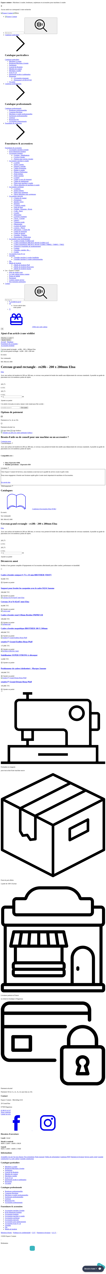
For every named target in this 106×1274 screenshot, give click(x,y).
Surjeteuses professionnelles (18, 116)
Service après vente (91, 1157)
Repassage (12, 76)
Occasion (12, 82)
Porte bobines (18, 174)
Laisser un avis (6, 1114)
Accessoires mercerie (16, 196)
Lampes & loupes (19, 226)
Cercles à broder (19, 157)
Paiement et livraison (77, 1157)
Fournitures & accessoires (13, 123)
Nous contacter (6, 1112)
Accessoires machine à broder (19, 150)
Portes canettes (18, 164)
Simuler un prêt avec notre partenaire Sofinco (17, 433)
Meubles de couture (15, 69)
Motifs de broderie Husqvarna (23, 267)
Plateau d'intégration (20, 172)
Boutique (10, 342)
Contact (7, 283)
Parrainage (12, 278)
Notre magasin (39, 1157)
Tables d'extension (19, 168)
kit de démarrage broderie (17, 151)
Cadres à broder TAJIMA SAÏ (23, 241)
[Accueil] (7, 13)
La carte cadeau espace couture (19, 274)
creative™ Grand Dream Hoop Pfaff (16, 682)
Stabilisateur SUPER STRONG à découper (19, 655)
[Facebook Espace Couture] (16, 1130)
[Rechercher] (41, 26)
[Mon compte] (10, 309)
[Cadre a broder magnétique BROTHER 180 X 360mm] (5, 624)
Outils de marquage (20, 231)
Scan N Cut (13, 72)
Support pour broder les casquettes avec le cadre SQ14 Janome (27, 588)
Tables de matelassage (21, 181)
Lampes (16, 248)
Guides (16, 252)
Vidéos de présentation (52, 1157)
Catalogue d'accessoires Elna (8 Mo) (44, 509)
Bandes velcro (18, 202)
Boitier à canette (19, 170)
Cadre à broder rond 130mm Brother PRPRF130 (22, 615)
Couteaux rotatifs (19, 205)
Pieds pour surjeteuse (20, 192)
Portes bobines (18, 190)
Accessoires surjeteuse (16, 187)
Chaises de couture (19, 198)
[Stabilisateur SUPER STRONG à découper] (10, 651)
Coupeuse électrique (15, 112)
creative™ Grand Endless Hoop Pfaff (16, 642)
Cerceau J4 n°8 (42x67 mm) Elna (15, 602)
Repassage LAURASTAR (22, 80)
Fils (10, 261)
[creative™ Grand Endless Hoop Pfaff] (14, 638)
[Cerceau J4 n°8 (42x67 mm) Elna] (12, 597)
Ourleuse (12, 118)
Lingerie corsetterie (20, 216)
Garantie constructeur (27, 1159)
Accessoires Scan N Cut (17, 254)
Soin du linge (18, 207)
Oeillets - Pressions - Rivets (22, 209)
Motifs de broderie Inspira (22, 269)
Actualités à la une (7, 1157)
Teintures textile (19, 222)
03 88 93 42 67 (6, 1110)
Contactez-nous (6, 441)
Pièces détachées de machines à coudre (26, 185)
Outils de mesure (19, 233)
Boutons (16, 203)
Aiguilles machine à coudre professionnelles (28, 259)
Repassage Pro (14, 119)
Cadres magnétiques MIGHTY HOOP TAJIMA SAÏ (31, 243)
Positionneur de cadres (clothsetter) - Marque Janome (23, 668)
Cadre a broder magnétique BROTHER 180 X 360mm (24, 628)
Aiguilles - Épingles (20, 235)
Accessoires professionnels (18, 121)
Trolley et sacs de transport (22, 179)
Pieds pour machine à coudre (23, 183)
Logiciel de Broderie (16, 67)
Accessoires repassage (21, 78)
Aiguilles (12, 256)
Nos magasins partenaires (17, 282)
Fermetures (17, 200)
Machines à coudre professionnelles (20, 114)
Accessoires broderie (16, 153)
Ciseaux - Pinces (19, 228)
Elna (2, 372)
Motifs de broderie (15, 263)
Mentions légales (6, 1233)
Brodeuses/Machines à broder (18, 63)
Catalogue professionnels (13, 84)
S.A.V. (54, 1233)
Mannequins (17, 224)
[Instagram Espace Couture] (47, 1130)
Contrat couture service (16, 280)
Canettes (16, 163)
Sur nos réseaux (18, 1157)
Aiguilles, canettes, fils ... (21, 250)
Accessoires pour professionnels (19, 239)
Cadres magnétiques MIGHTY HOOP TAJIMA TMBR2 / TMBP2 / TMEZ (38, 244)
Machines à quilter (15, 71)
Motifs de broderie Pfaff (21, 265)
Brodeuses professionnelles (18, 110)
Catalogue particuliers (12, 35)
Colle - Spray (18, 211)
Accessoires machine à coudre (19, 161)
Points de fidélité (14, 276)
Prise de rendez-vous (16, 272)
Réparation (17, 215)
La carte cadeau (14, 1159)
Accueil (3, 342)
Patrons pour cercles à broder (23, 159)
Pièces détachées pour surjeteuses (24, 194)
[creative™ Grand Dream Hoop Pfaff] (13, 678)
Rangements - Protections (22, 237)
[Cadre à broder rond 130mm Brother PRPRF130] (5, 611)
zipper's (16, 220)
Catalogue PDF (65, 1157)
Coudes (16, 213)
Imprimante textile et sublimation (19, 74)
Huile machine (18, 176)
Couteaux (16, 189)
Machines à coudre (15, 61)
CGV (34, 1233)
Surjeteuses (12, 65)
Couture (16, 177)
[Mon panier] (10, 304)
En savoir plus (5, 482)
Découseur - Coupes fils (21, 230)
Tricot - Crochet (19, 218)
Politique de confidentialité (22, 1233)
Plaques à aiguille (19, 166)
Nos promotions (29, 1157)
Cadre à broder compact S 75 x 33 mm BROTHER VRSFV (26, 575)
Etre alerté (24, 407)
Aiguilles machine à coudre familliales (26, 257)
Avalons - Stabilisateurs (21, 155)
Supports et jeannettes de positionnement (27, 246)
